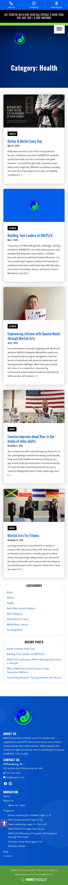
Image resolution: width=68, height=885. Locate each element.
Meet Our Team (16, 805)
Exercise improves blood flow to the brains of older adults (31, 439)
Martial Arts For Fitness (23, 535)
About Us (8, 800)
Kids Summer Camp (17, 619)
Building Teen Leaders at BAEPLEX (30, 235)
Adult (12, 429)
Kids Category (14, 613)
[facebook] (5, 784)
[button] (4, 823)
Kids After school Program (21, 608)
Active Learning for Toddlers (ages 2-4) (29, 815)
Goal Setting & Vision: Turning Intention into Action (34, 677)
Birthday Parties (16, 846)
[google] (10, 784)
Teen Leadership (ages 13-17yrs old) (27, 824)
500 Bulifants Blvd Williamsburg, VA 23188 (23, 768)
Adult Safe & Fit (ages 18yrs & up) (26, 828)
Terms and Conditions (47, 870)
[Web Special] (56, 5)
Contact (7, 856)
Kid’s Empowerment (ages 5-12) (25, 819)
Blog (5, 851)
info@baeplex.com (15, 777)
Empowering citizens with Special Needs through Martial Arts (34, 336)
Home (6, 796)
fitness (12, 228)
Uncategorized (15, 629)
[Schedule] (34, 5)
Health (12, 133)
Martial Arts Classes (17, 624)
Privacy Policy (28, 870)
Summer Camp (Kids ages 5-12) (25, 841)
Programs (8, 810)
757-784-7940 (13, 773)
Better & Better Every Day (25, 141)
